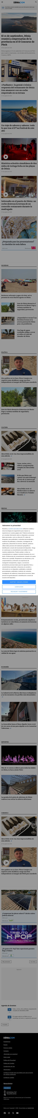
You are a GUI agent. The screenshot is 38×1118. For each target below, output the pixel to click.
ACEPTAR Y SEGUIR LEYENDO (19, 582)
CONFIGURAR (19, 587)
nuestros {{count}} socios (16, 528)
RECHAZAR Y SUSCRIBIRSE (19, 591)
